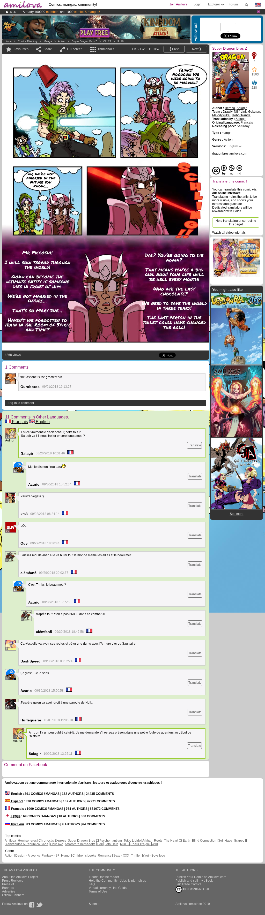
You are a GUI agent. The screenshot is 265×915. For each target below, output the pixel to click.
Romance (105, 855)
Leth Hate (111, 844)
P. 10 (120, 41)
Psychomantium (110, 840)
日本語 (15, 816)
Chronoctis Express (52, 840)
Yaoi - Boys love (154, 855)
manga (48, 41)
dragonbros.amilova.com (229, 153)
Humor (66, 855)
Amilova (10, 840)
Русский (17, 824)
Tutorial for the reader (104, 877)
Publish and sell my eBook (194, 880)
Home (8, 41)
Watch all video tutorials (229, 232)
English (42, 422)
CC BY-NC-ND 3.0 (195, 889)
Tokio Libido (132, 840)
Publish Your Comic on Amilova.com (200, 877)
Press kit (8, 884)
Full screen (75, 49)
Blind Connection (204, 840)
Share (47, 49)
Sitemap (94, 904)
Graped (239, 840)
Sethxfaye (225, 840)
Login (198, 4)
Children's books (84, 855)
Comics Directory (28, 41)
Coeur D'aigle (140, 844)
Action (61, 41)
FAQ (92, 884)
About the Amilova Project (20, 877)
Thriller (136, 855)
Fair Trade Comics (188, 884)
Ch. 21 (107, 41)
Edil (100, 844)
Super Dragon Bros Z (84, 41)
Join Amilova (178, 4)
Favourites (21, 49)
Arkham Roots (152, 840)
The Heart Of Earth (177, 840)
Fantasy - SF (50, 855)
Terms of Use (98, 891)
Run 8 (124, 844)
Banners (8, 888)
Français (19, 422)
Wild (155, 844)
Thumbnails (106, 49)
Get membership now (109, 12)
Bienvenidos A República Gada (26, 844)
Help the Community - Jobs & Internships (117, 880)
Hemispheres (27, 840)
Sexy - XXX (121, 855)
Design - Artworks (27, 855)
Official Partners (13, 895)
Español (16, 801)
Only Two (56, 844)
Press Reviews (12, 880)
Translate (194, 445)
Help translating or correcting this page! (236, 222)
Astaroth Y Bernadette (80, 844)
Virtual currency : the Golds (108, 888)
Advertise (8, 891)
